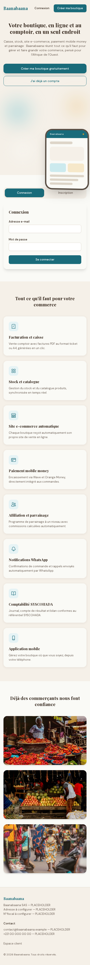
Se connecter (45, 259)
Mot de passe (18, 239)
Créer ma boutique (70, 8)
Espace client (12, 943)
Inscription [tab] (65, 193)
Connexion (42, 8)
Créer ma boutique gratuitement (45, 68)
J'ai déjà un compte (45, 81)
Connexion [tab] (24, 193)
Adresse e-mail (19, 221)
